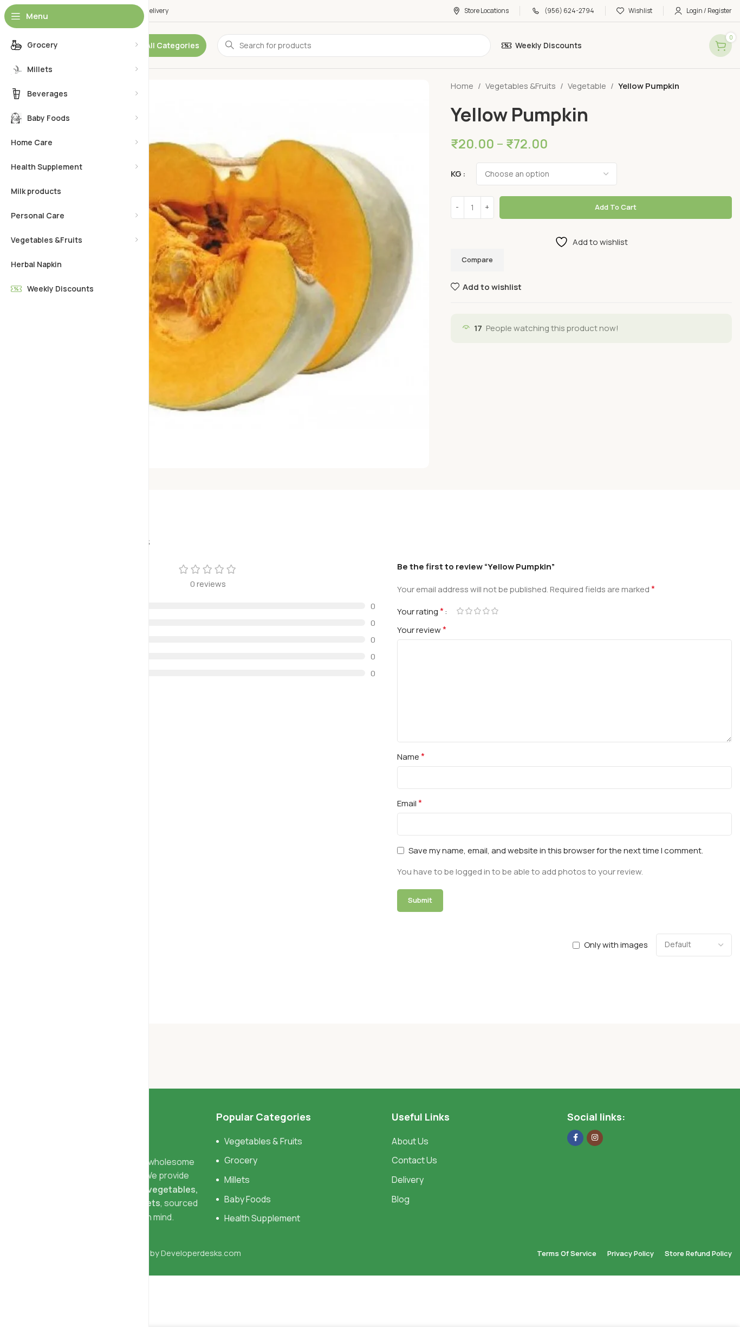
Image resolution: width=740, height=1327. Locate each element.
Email (409, 803)
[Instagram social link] (595, 1138)
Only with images (616, 944)
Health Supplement (262, 1218)
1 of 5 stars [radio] (460, 611)
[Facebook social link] (575, 1138)
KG (456, 173)
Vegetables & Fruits (263, 1141)
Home (462, 86)
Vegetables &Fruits (520, 86)
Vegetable (587, 86)
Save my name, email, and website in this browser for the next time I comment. (555, 850)
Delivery (408, 1180)
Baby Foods (247, 1199)
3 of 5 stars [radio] (477, 611)
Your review (421, 630)
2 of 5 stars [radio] (468, 611)
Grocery (240, 1160)
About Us (410, 1141)
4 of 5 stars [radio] (486, 611)
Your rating (420, 611)
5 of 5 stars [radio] (494, 611)
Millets (237, 1180)
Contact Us (414, 1160)
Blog (401, 1199)
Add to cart (616, 207)
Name (411, 756)
